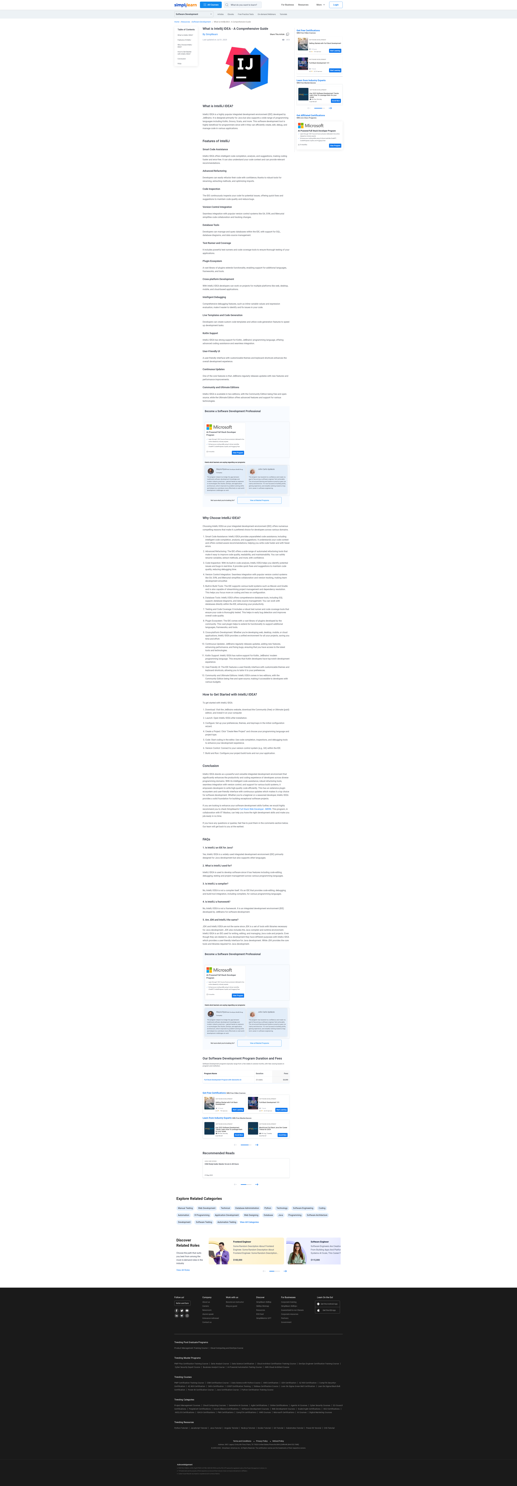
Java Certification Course (227, 1390)
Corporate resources (289, 1314)
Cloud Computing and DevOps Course (226, 1348)
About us (206, 1302)
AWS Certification (270, 1383)
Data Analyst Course (220, 1364)
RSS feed (260, 1314)
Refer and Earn (182, 1303)
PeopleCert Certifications (200, 1409)
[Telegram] (182, 1315)
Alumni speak (208, 1314)
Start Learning (238, 1110)
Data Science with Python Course (245, 1383)
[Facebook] (176, 1310)
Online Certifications (279, 1405)
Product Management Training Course (191, 1348)
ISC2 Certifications (331, 1409)
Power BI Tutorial (313, 1428)
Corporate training (288, 1302)
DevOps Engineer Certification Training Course (319, 1364)
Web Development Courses (283, 1409)
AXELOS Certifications (184, 1412)
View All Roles (183, 1270)
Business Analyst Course (214, 1367)
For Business (287, 4)
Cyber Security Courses (320, 1405)
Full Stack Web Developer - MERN (255, 809)
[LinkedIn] (176, 1315)
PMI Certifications (225, 1412)
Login (336, 4)
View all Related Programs (259, 500)
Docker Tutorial (264, 1428)
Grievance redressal (210, 1318)
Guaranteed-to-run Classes (292, 1310)
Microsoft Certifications (284, 1412)
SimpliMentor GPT (263, 1318)
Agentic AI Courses (299, 1405)
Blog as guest (231, 1306)
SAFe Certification (216, 1386)
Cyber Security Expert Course (187, 1367)
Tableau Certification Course (266, 1386)
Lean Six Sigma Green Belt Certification (298, 1386)
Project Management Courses (187, 1405)
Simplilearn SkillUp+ (289, 1306)
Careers (205, 1306)
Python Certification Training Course (257, 1390)
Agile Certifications (259, 1405)
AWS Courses (265, 1412)
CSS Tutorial (329, 1428)
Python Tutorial (181, 1428)
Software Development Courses (255, 1409)
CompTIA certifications (246, 1412)
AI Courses (302, 1412)
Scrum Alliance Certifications (226, 1409)
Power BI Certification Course (201, 1390)
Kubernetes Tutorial (294, 1428)
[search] (226, 5)
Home (176, 22)
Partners (284, 1318)
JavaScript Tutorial (199, 1428)
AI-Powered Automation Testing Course (244, 1367)
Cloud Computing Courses (214, 1405)
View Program (238, 453)
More (319, 4)
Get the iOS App (329, 1310)
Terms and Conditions (242, 1441)
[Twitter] (182, 1310)
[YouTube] (187, 1310)
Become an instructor (235, 1302)
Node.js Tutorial (248, 1428)
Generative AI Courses (238, 1405)
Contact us (207, 1322)
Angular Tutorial (231, 1428)
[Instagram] (187, 1315)
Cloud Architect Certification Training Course (276, 1364)
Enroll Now (239, 1135)
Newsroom (207, 1310)
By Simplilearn (210, 34)
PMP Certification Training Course (189, 1383)
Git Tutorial (278, 1428)
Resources (303, 4)
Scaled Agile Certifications (309, 1409)
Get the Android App (329, 1304)
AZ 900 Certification (308, 1383)
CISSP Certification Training (239, 1386)
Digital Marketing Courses (320, 1412)
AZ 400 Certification (196, 1386)
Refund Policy (278, 1441)
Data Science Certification (243, 1364)
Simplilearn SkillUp (263, 1302)
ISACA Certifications (206, 1412)
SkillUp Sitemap (262, 1306)
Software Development (201, 22)
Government (286, 1322)
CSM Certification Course (218, 1383)
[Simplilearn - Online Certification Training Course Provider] (185, 5)
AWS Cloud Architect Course (277, 1367)
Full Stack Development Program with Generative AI (222, 1080)
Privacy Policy (262, 1441)
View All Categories (249, 1222)
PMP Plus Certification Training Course (191, 1364)
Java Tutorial (215, 1428)
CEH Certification (288, 1383)
